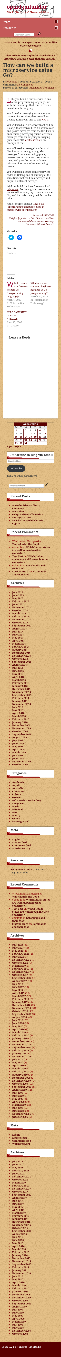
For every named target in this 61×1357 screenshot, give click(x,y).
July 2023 (17, 592)
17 (25, 436)
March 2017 (19, 643)
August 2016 (19, 664)
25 (30, 440)
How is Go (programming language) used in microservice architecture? (25, 206)
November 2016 (21, 655)
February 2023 (20, 601)
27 (40, 440)
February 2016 (20, 683)
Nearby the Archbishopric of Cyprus (29, 522)
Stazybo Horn (20, 571)
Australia (17, 788)
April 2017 (18, 640)
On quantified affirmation (27, 514)
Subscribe (16, 468)
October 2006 (20, 764)
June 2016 (18, 670)
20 (40, 436)
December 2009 (21, 725)
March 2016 (19, 680)
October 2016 (20, 658)
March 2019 (19, 613)
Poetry (16, 815)
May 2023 (17, 598)
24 (25, 440)
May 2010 (17, 710)
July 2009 (17, 740)
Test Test (17, 556)
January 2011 (20, 701)
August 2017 (19, 628)
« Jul (10, 446)
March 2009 (19, 752)
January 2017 (20, 649)
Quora (16, 818)
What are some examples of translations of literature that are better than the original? (30, 57)
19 (35, 436)
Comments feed (21, 845)
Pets (14, 812)
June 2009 (18, 743)
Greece (16, 797)
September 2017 (21, 625)
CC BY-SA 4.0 (9, 1346)
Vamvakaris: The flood (25, 544)
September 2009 (21, 734)
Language (18, 803)
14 (44, 433)
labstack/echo (32, 140)
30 (21, 443)
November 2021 (21, 607)
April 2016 (18, 676)
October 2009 (20, 731)
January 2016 (20, 686)
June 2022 (18, 604)
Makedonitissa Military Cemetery (26, 507)
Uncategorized (20, 821)
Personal (17, 809)
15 (16, 436)
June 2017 (18, 634)
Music (15, 806)
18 (30, 436)
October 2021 (20, 610)
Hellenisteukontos (22, 869)
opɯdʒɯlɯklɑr (27, 6)
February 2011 (20, 698)
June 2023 (18, 595)
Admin (16, 785)
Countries (18, 791)
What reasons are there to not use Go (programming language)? (17, 289)
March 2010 (19, 716)
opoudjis (12, 81)
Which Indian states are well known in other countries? (31, 550)
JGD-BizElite (34, 1346)
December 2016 (21, 652)
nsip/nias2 (12, 189)
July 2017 (17, 631)
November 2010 (21, 704)
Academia (18, 782)
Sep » (18, 446)
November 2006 (21, 761)
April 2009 (18, 749)
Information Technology (42, 87)
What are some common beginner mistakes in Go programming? (40, 288)
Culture (16, 794)
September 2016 (21, 661)
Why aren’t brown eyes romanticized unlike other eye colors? (30, 44)
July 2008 (17, 755)
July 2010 (17, 707)
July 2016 (17, 667)
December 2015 (21, 689)
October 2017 (20, 622)
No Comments (25, 84)
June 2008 (18, 758)
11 (30, 433)
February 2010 (20, 719)
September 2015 (21, 695)
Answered (43, 215)
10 (25, 433)
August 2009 (19, 737)
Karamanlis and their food (28, 567)
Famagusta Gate (21, 517)
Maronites (18, 511)
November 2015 (21, 692)
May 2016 (17, 673)
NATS (45, 119)
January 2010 (20, 722)
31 (25, 443)
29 (16, 443)
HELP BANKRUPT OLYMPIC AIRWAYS (17, 315)
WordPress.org (21, 848)
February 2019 (20, 616)
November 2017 (21, 619)
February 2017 (20, 646)
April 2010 (18, 713)
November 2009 (21, 728)
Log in (16, 839)
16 (21, 436)
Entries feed (19, 842)
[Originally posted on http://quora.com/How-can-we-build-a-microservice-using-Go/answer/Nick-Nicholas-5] (31, 221)
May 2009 (17, 746)
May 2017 (17, 637)
